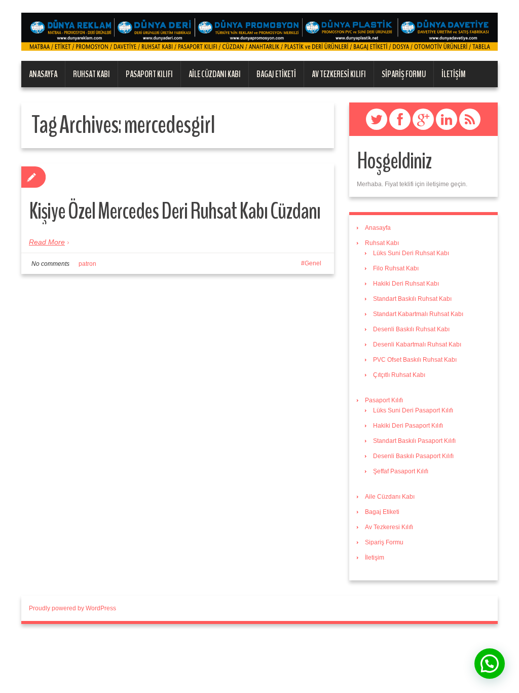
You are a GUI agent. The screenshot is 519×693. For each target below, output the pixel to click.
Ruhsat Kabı (91, 74)
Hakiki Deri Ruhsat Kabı (406, 283)
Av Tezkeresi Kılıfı (339, 74)
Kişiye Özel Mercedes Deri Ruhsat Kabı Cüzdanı (174, 211)
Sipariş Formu (404, 74)
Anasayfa (43, 74)
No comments (50, 263)
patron (87, 263)
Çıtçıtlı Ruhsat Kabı (399, 374)
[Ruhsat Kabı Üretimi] (259, 31)
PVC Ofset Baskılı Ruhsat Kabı (415, 359)
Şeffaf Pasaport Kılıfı (400, 471)
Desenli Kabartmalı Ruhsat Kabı (417, 344)
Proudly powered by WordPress (72, 608)
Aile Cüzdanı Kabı (215, 74)
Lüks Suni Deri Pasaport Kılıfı (413, 410)
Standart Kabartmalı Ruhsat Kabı (418, 314)
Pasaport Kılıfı (149, 74)
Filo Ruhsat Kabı (396, 268)
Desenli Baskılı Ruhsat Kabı (411, 329)
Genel (313, 263)
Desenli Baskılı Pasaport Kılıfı (413, 456)
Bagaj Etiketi (276, 74)
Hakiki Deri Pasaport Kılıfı (408, 425)
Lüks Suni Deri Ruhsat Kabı (411, 253)
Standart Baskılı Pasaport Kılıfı (414, 440)
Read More (47, 242)
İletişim (453, 74)
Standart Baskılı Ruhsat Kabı (412, 298)
